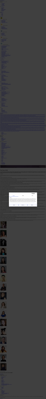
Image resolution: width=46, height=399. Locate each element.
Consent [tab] (14, 195)
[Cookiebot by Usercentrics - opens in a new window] (32, 193)
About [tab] (32, 195)
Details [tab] (23, 195)
